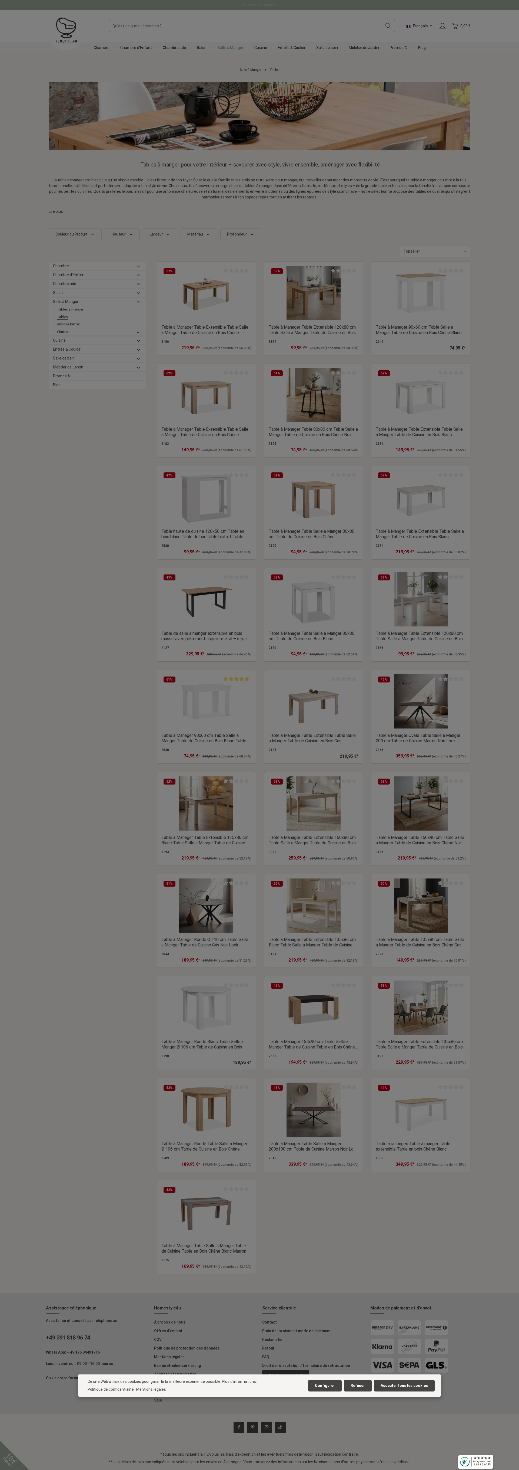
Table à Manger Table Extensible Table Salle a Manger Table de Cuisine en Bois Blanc (420, 534)
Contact (269, 1322)
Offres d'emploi (168, 1331)
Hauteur (119, 234)
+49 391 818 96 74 (68, 1337)
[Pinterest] (252, 1427)
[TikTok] (280, 1427)
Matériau (195, 234)
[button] (138, 266)
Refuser (358, 1385)
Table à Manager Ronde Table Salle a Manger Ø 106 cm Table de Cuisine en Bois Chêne (204, 1146)
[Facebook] (239, 1427)
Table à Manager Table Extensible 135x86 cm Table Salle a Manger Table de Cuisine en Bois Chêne (419, 1044)
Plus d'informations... (240, 1381)
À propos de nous (169, 1322)
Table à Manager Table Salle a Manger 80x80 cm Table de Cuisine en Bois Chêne (311, 534)
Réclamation (273, 1339)
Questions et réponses (259, 5)
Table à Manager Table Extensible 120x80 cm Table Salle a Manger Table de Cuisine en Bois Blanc (419, 636)
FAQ (265, 1357)
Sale (158, 1400)
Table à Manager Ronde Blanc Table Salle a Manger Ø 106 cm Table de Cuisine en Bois (202, 1044)
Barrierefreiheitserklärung (177, 1365)
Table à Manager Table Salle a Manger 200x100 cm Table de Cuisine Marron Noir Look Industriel (313, 1146)
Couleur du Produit (71, 234)
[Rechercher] (388, 26)
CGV (158, 1339)
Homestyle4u (167, 1308)
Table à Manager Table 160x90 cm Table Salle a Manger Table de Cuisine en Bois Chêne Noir (420, 840)
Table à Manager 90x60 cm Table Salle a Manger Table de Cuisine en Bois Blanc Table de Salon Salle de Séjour (203, 738)
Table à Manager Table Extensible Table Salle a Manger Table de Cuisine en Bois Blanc (419, 432)
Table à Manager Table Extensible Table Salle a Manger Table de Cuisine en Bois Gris (312, 738)
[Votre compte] (442, 26)
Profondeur (237, 234)
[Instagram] (266, 1427)
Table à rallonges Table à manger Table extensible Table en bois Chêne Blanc (413, 1146)
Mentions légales (169, 1357)
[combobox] (245, 26)
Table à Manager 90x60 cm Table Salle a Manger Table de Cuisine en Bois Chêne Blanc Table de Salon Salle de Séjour (419, 330)
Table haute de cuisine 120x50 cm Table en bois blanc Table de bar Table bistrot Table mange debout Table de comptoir (202, 534)
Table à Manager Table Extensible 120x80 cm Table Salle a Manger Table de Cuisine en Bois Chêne (312, 330)
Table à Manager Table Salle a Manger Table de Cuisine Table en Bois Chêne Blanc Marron (203, 1248)
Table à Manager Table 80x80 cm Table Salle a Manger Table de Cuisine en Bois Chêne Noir (313, 432)
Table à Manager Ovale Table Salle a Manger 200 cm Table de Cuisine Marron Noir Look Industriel (418, 738)
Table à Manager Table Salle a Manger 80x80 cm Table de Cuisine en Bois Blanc (311, 636)
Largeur (156, 234)
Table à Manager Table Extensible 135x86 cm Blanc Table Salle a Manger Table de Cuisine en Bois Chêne (206, 840)
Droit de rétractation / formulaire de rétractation (306, 1365)
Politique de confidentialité (111, 1389)
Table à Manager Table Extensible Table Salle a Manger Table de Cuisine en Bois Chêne (204, 330)
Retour (268, 1348)
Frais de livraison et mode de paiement (296, 1331)
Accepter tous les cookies (404, 1385)
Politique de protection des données (186, 1348)
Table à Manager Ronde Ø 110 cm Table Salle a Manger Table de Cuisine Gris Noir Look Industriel (204, 942)
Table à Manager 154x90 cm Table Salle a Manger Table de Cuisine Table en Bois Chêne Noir (312, 1044)
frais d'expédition (241, 1454)
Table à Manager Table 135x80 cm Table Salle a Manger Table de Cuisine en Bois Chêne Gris (420, 942)
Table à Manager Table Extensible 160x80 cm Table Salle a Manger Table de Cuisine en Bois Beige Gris (312, 840)
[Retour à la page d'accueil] (66, 30)
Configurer (325, 1385)
